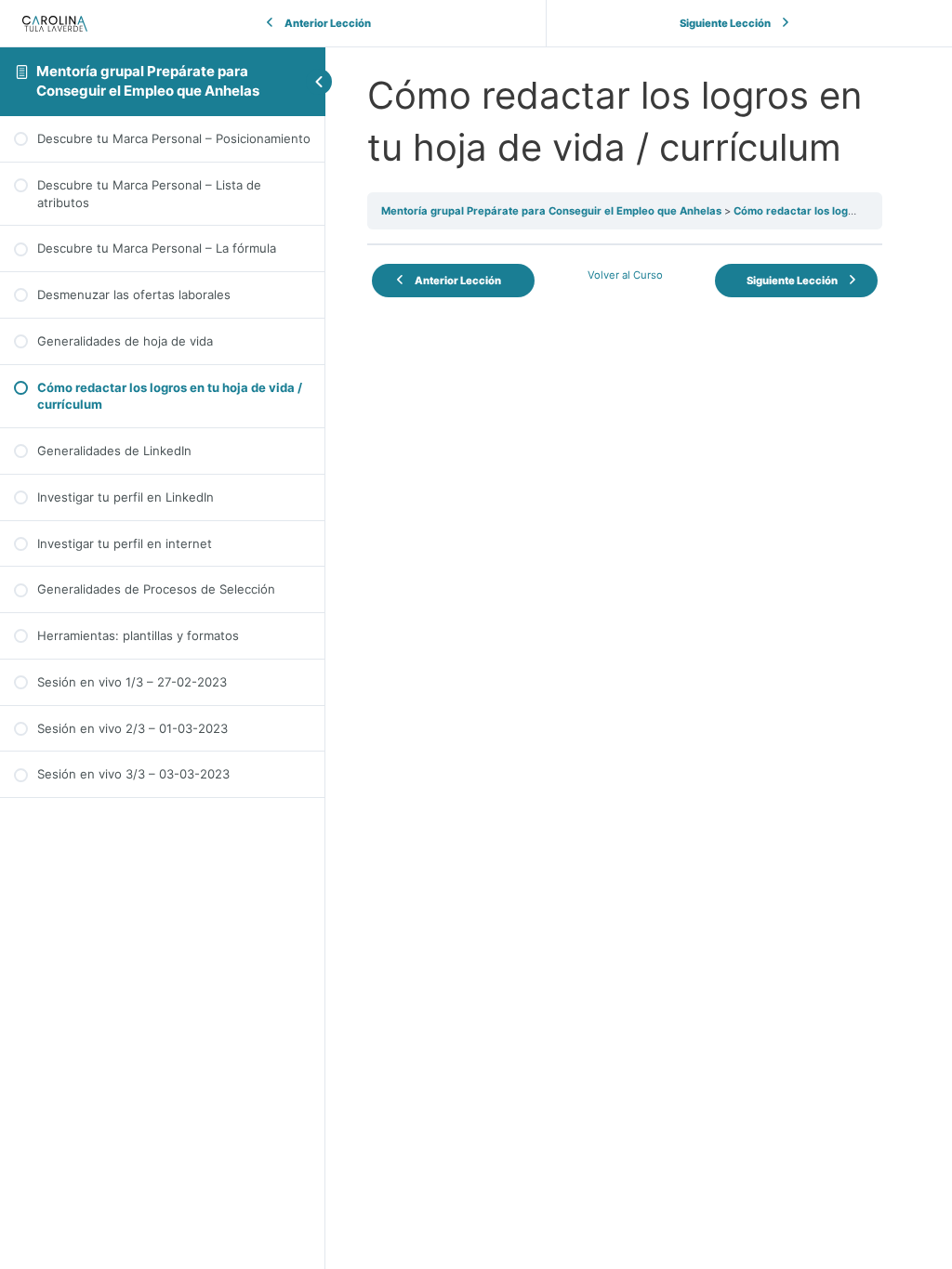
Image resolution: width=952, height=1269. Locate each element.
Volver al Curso (625, 274)
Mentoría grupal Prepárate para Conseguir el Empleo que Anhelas (147, 80)
